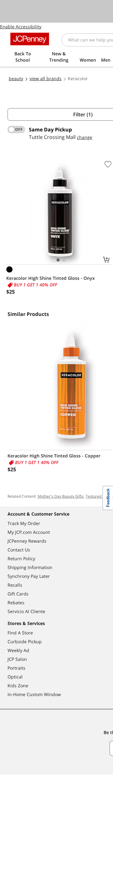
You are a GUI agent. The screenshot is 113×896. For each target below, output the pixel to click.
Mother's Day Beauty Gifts (60, 496)
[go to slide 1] (58, 260)
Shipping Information (30, 567)
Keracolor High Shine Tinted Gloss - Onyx (50, 278)
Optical (15, 677)
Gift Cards (18, 594)
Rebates (16, 603)
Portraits (16, 668)
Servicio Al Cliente (26, 611)
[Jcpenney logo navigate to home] (29, 39)
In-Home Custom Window (34, 694)
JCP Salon (17, 659)
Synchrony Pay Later (29, 576)
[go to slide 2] (63, 260)
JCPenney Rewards (27, 541)
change (84, 137)
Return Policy (21, 558)
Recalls (15, 585)
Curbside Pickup (25, 641)
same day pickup (50, 129)
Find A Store (20, 633)
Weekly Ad (18, 650)
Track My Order (24, 523)
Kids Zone (18, 686)
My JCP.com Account (29, 532)
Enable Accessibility (20, 27)
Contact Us (19, 550)
